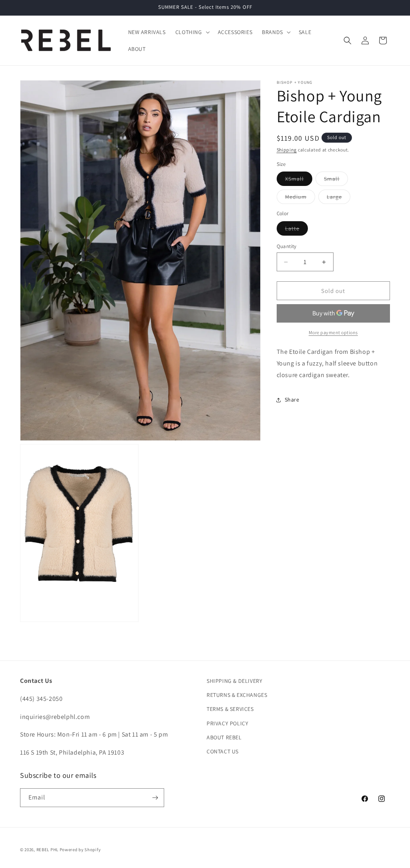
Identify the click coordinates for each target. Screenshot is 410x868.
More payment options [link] (333, 332)
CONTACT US (223, 751)
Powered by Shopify (80, 849)
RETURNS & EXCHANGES (237, 694)
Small (336, 180)
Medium (300, 198)
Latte (296, 230)
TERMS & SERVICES (230, 709)
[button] (192, 32)
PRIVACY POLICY (227, 723)
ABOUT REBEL (224, 737)
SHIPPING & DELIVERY (234, 680)
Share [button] (292, 399)
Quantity (287, 246)
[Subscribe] (155, 797)
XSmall (298, 180)
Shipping (287, 150)
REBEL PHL (47, 849)
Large (338, 198)
